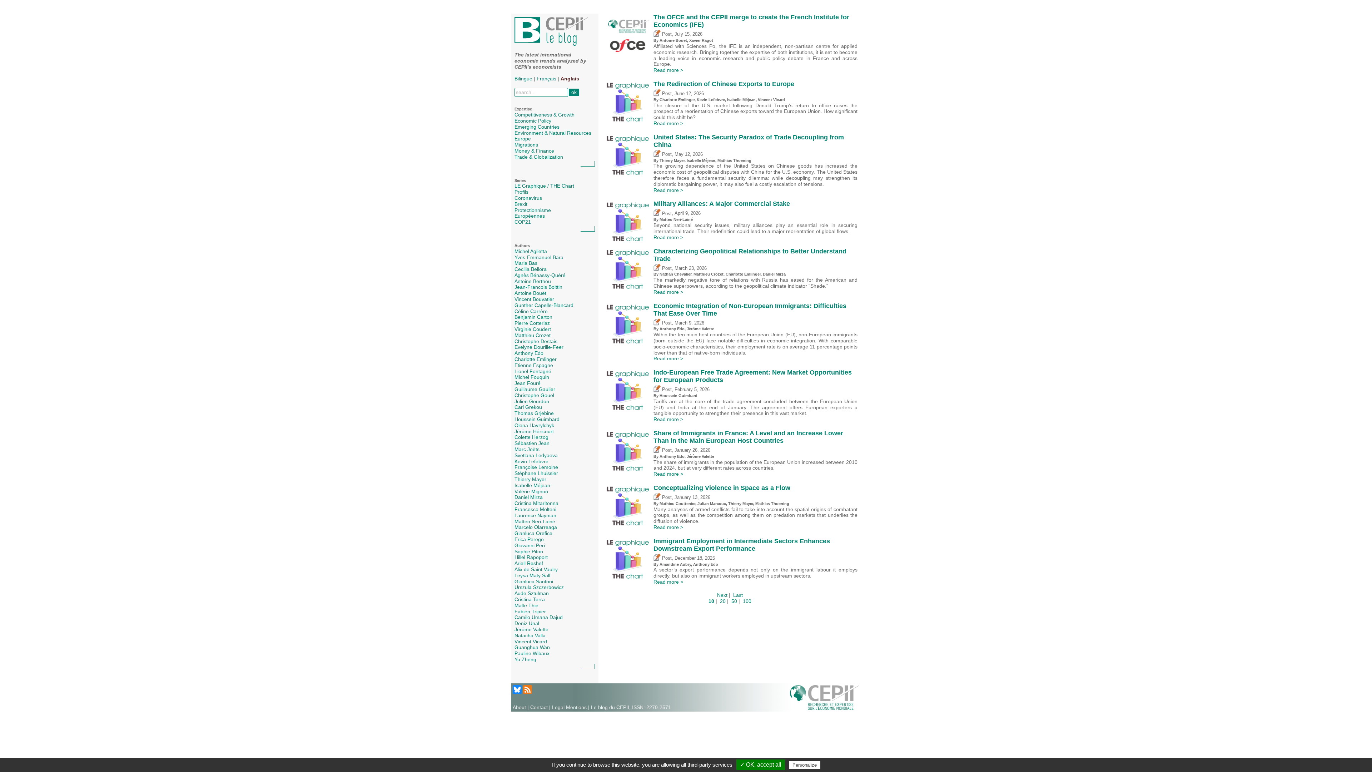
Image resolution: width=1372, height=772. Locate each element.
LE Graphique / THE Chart (544, 186)
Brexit (520, 204)
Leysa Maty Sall (532, 575)
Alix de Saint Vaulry (536, 569)
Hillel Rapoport (531, 557)
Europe (522, 139)
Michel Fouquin (531, 377)
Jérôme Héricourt (534, 431)
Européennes (529, 216)
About (519, 707)
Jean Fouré (527, 383)
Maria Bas (525, 263)
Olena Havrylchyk (534, 425)
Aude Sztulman (531, 593)
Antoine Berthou (532, 281)
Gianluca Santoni (533, 581)
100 (747, 601)
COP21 (522, 222)
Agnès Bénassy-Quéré (540, 275)
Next (722, 595)
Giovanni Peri (529, 545)
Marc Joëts (527, 449)
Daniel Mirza (528, 497)
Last (738, 595)
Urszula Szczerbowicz (539, 587)
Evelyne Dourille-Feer (538, 347)
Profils (521, 192)
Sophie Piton (528, 551)
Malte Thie (526, 605)
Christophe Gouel (534, 395)
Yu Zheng (525, 659)
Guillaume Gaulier (534, 389)
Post (666, 34)
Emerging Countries (537, 127)
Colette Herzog (531, 437)
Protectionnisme (532, 210)
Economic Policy (532, 121)
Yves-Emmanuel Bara (538, 257)
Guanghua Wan (532, 647)
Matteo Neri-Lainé (534, 521)
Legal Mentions (569, 707)
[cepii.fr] (824, 697)
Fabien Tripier (530, 611)
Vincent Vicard (530, 641)
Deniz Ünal (526, 623)
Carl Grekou (528, 407)
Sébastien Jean (532, 443)
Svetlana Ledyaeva (536, 455)
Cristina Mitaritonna (536, 503)
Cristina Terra (529, 599)
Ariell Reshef (528, 563)
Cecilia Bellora (530, 269)
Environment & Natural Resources (552, 133)
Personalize (804, 765)
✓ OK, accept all (760, 765)
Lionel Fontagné (532, 371)
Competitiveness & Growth (544, 115)
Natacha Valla (530, 635)
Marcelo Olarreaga (535, 527)
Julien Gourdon (531, 401)
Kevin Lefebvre (531, 461)
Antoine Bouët (530, 293)
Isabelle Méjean (532, 485)
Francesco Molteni (535, 509)
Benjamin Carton (533, 317)
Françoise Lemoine (536, 467)
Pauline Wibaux (532, 653)
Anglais (570, 78)
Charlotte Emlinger (535, 359)
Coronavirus (528, 198)
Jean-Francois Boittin (538, 287)
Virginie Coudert (532, 329)
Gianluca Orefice (533, 533)
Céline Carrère (531, 311)
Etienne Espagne (533, 365)
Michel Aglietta (530, 251)
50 (734, 601)
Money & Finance (534, 151)
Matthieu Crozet (532, 335)
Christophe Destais (535, 341)
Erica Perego (529, 539)
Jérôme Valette (531, 629)
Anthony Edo (528, 353)
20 (723, 601)
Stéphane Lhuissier (536, 473)
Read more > (668, 70)
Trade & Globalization (538, 157)
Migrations (526, 145)
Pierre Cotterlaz (532, 323)
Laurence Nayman (535, 515)
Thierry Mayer (530, 479)
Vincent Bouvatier (534, 299)
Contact (539, 707)
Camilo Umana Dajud (538, 617)
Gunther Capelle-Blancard (543, 305)
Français (546, 78)
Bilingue (523, 78)
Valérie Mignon (531, 491)
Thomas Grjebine (534, 413)
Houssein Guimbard (537, 419)
